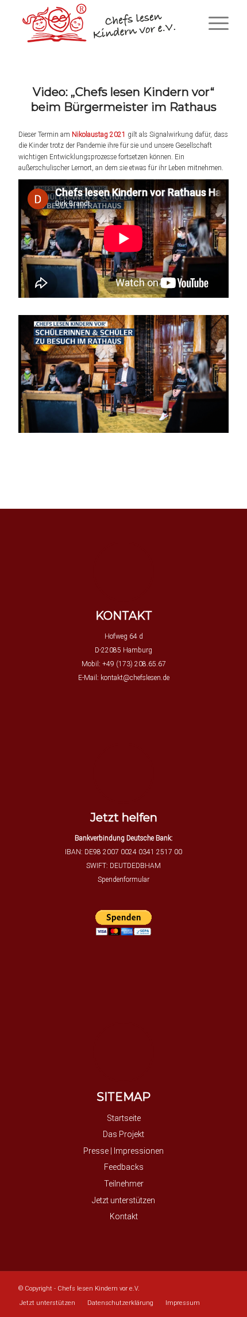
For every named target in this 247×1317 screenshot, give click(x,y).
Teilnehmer (124, 1183)
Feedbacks (124, 1167)
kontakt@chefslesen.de (135, 678)
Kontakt (124, 1216)
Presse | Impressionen (123, 1150)
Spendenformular (123, 880)
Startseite (124, 1118)
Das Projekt (123, 1134)
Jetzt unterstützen (123, 1200)
